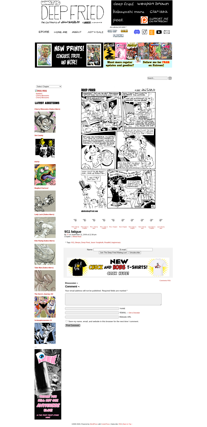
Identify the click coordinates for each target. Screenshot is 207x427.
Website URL (125, 317)
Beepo (77, 242)
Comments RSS (165, 280)
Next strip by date (142, 227)
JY (68, 235)
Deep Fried (85, 242)
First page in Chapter (84, 227)
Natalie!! (39, 94)
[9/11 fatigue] (118, 215)
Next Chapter (123, 227)
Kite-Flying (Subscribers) (44, 241)
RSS (44, 91)
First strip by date (75, 227)
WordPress (94, 424)
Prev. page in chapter (104, 227)
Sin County (38, 135)
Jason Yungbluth (97, 242)
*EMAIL (130, 313)
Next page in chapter (132, 227)
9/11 (72, 242)
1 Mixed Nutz (76, 237)
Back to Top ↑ (128, 424)
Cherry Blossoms (42, 96)
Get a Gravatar (134, 313)
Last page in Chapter (151, 227)
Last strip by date (161, 227)
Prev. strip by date (94, 227)
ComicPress (105, 424)
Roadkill (107, 242)
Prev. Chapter (113, 227)
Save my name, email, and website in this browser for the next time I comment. (103, 321)
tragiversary (116, 242)
